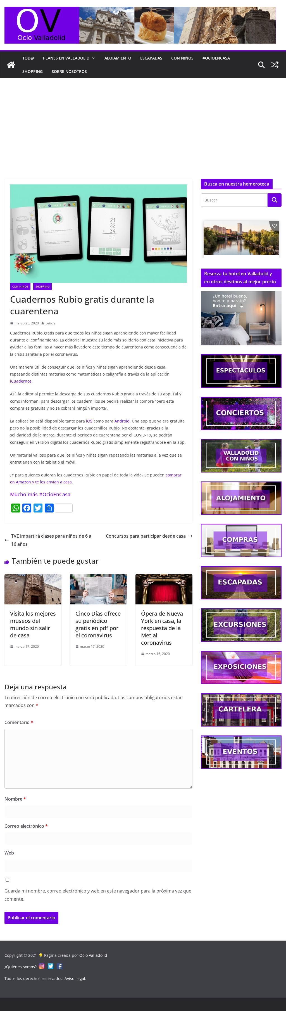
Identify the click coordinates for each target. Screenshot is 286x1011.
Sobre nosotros (69, 71)
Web (9, 853)
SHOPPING (32, 71)
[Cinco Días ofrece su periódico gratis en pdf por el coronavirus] (98, 578)
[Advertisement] (143, 120)
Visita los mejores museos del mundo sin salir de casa (33, 624)
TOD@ (28, 58)
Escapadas (151, 58)
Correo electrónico (26, 826)
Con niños (182, 58)
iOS (89, 421)
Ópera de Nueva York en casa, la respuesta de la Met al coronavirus (162, 628)
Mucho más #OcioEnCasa (40, 494)
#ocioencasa (216, 58)
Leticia (51, 323)
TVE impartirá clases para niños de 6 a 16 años (51, 540)
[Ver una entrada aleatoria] (275, 65)
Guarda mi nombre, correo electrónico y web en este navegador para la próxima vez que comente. (97, 895)
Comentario (18, 722)
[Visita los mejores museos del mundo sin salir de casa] (32, 578)
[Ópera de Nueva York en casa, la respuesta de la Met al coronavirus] (163, 578)
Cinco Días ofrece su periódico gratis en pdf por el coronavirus (98, 624)
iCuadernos (21, 381)
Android (122, 421)
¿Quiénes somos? (20, 966)
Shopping (42, 286)
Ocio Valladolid (93, 955)
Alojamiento (117, 58)
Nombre (15, 799)
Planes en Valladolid (66, 58)
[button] (92, 58)
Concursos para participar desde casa (146, 536)
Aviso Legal (75, 978)
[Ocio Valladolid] (11, 65)
